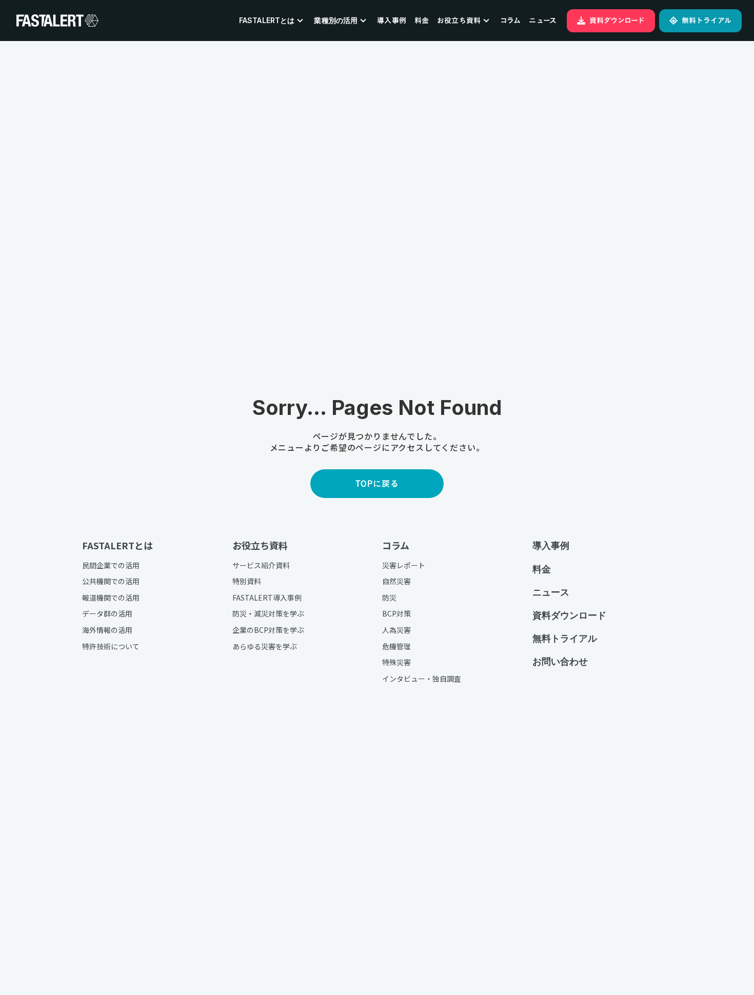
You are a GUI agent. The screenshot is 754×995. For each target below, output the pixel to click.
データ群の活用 (107, 614)
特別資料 (246, 581)
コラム (510, 20)
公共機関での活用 (111, 581)
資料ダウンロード (569, 615)
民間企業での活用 (111, 565)
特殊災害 (396, 662)
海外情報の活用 (107, 630)
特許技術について (111, 646)
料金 (421, 20)
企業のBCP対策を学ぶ (268, 630)
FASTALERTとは (117, 545)
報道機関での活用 (111, 598)
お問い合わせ (560, 661)
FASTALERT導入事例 (267, 598)
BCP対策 (396, 614)
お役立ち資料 (260, 545)
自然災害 (396, 581)
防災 (389, 598)
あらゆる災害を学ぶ (264, 646)
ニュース (543, 20)
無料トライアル (564, 638)
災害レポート (403, 565)
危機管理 (396, 646)
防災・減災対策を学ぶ (268, 614)
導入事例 (391, 20)
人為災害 (396, 630)
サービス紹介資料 (261, 565)
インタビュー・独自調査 (421, 679)
